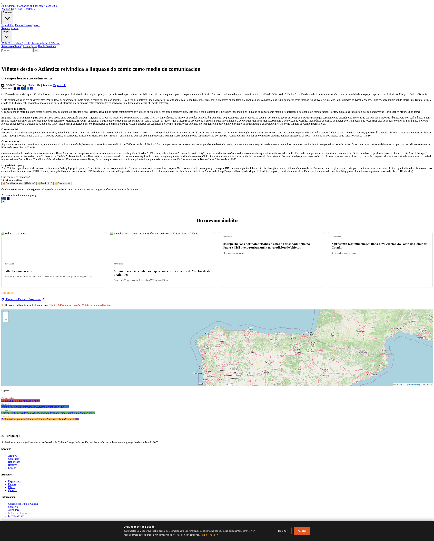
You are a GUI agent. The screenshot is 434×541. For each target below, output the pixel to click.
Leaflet (399, 384)
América (51, 419)
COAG (35, 406)
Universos (16, 8)
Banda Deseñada (47, 46)
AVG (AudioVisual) (12, 43)
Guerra (68, 412)
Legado (6, 31)
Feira (62, 412)
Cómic (75, 412)
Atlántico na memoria (20, 271)
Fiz (93, 412)
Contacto (13, 506)
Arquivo (5, 8)
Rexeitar (282, 531)
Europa (16, 419)
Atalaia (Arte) (30, 46)
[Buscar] (36, 50)
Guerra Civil (8, 412)
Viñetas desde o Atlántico (28, 412)
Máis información (209, 535)
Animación (85, 412)
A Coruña (6, 419)
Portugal (24, 419)
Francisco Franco (30, 400)
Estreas (19, 25)
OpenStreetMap (413, 384)
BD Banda (15, 406)
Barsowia (26, 406)
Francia (33, 419)
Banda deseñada (50, 412)
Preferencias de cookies (18, 513)
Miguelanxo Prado (11, 400)
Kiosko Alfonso (47, 406)
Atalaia (14, 28)
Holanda (60, 419)
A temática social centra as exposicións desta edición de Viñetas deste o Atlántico (162, 272)
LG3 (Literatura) (33, 43)
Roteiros (5, 28)
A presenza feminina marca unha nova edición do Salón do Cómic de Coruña (379, 245)
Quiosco (35, 25)
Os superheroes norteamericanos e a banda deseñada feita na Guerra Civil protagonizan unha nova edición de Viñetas (266, 245)
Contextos (13, 458)
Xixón (68, 419)
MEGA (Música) (51, 43)
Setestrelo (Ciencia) (11, 46)
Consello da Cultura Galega (23, 503)
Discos (27, 25)
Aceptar (302, 531)
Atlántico (41, 419)
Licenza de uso (16, 516)
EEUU (75, 419)
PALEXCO (62, 406)
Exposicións (7, 25)
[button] (5, 314)
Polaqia (5, 406)
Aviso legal (14, 509)
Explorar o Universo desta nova (23, 299)
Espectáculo (59, 85)
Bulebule (7, 12)
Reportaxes (29, 8)
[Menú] (2, 3)
